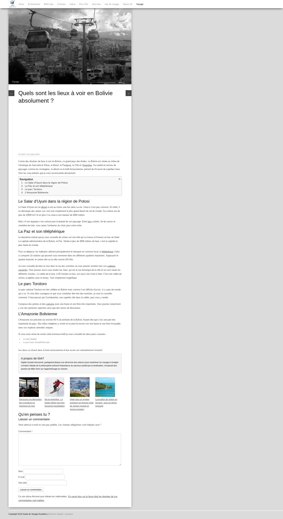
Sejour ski (127, 4)
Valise (72, 4)
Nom (20, 471)
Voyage (139, 4)
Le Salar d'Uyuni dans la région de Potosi (46, 182)
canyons (50, 304)
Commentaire (25, 431)
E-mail (21, 477)
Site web (22, 483)
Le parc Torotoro (33, 189)
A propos (69, 514)
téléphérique (107, 251)
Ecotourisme (34, 4)
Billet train (48, 4)
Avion (21, 4)
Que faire (96, 4)
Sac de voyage (112, 4)
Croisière (61, 4)
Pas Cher (83, 4)
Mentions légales (56, 514)
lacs (90, 221)
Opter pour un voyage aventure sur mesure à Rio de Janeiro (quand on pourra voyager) (82, 404)
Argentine (87, 165)
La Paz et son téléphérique (39, 186)
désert (44, 207)
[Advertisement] (70, 128)
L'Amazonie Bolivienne (36, 192)
